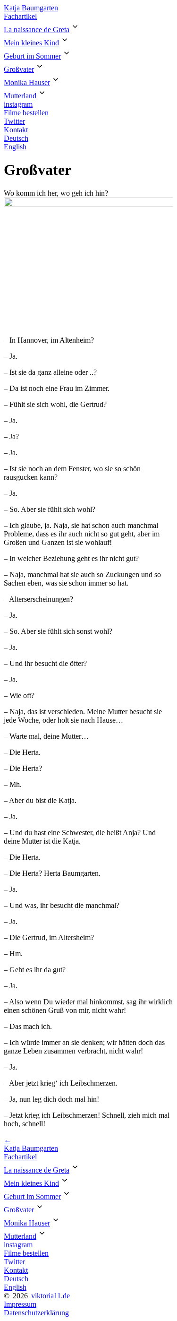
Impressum (20, 1304)
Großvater (19, 69)
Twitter (14, 121)
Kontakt (16, 130)
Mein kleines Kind (31, 43)
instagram (18, 104)
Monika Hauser (27, 82)
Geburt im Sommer (32, 56)
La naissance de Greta (36, 30)
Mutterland (20, 96)
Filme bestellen (26, 113)
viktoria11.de (50, 1296)
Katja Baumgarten (31, 8)
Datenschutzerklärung (36, 1313)
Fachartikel (20, 16)
